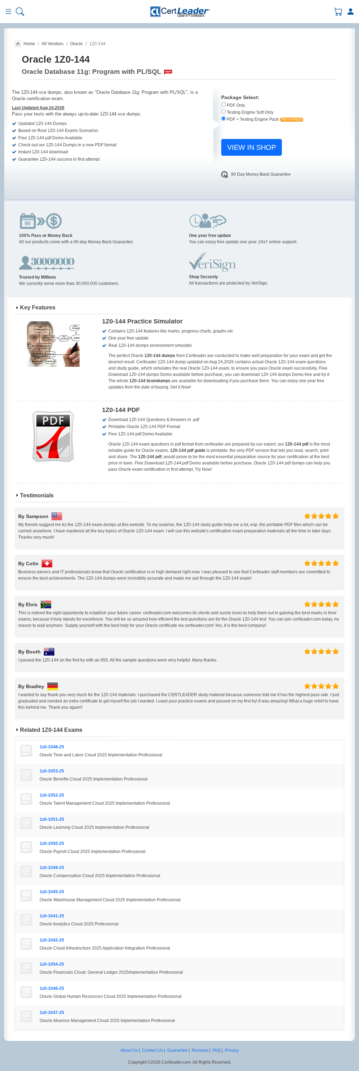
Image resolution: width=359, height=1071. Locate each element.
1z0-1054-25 (52, 964)
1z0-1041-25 (52, 915)
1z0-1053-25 (52, 771)
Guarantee (177, 1050)
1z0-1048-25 (52, 746)
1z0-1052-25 (52, 795)
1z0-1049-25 (52, 867)
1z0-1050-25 (52, 843)
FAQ (216, 1050)
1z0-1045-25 (52, 891)
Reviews (200, 1050)
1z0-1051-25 (52, 819)
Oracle (76, 43)
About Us (129, 1050)
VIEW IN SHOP (251, 147)
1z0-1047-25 (52, 1012)
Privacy (232, 1050)
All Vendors (52, 43)
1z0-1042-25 (52, 940)
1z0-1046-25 (52, 988)
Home (29, 43)
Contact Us (152, 1050)
